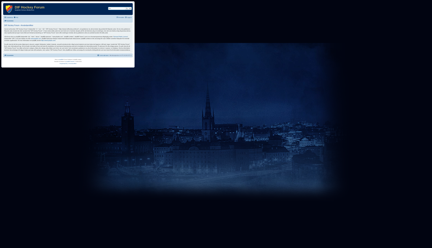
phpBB (61, 59)
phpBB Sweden (70, 61)
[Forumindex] (9, 9)
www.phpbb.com (36, 38)
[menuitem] (16, 17)
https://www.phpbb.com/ (48, 40)
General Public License (120, 36)
